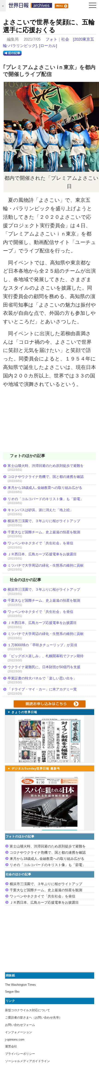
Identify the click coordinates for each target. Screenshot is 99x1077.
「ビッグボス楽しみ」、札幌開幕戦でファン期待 (46, 656)
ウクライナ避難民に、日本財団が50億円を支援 (44, 667)
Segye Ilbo (12, 991)
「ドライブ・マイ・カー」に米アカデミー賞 (42, 689)
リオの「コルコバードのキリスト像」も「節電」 (46, 499)
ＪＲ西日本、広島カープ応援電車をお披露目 (42, 554)
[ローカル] (48, 46)
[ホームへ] (30, 6)
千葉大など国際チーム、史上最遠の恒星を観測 (44, 532)
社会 (65, 39)
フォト (51, 39)
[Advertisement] (49, 422)
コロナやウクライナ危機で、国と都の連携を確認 (46, 477)
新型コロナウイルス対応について (27, 1010)
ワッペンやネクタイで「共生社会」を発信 (40, 543)
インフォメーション (18, 1032)
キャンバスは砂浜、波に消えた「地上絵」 (40, 510)
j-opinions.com (14, 1039)
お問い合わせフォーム (20, 1025)
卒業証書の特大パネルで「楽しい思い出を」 (42, 678)
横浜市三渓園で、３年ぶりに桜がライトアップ (46, 521)
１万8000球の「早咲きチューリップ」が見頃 (42, 645)
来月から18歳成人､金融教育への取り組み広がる (45, 488)
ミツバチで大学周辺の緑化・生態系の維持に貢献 (46, 565)
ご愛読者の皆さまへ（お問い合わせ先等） (33, 1017)
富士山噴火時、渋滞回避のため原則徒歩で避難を (46, 466)
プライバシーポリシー (20, 1053)
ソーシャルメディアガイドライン (27, 1061)
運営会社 (11, 1046)
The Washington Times (20, 984)
